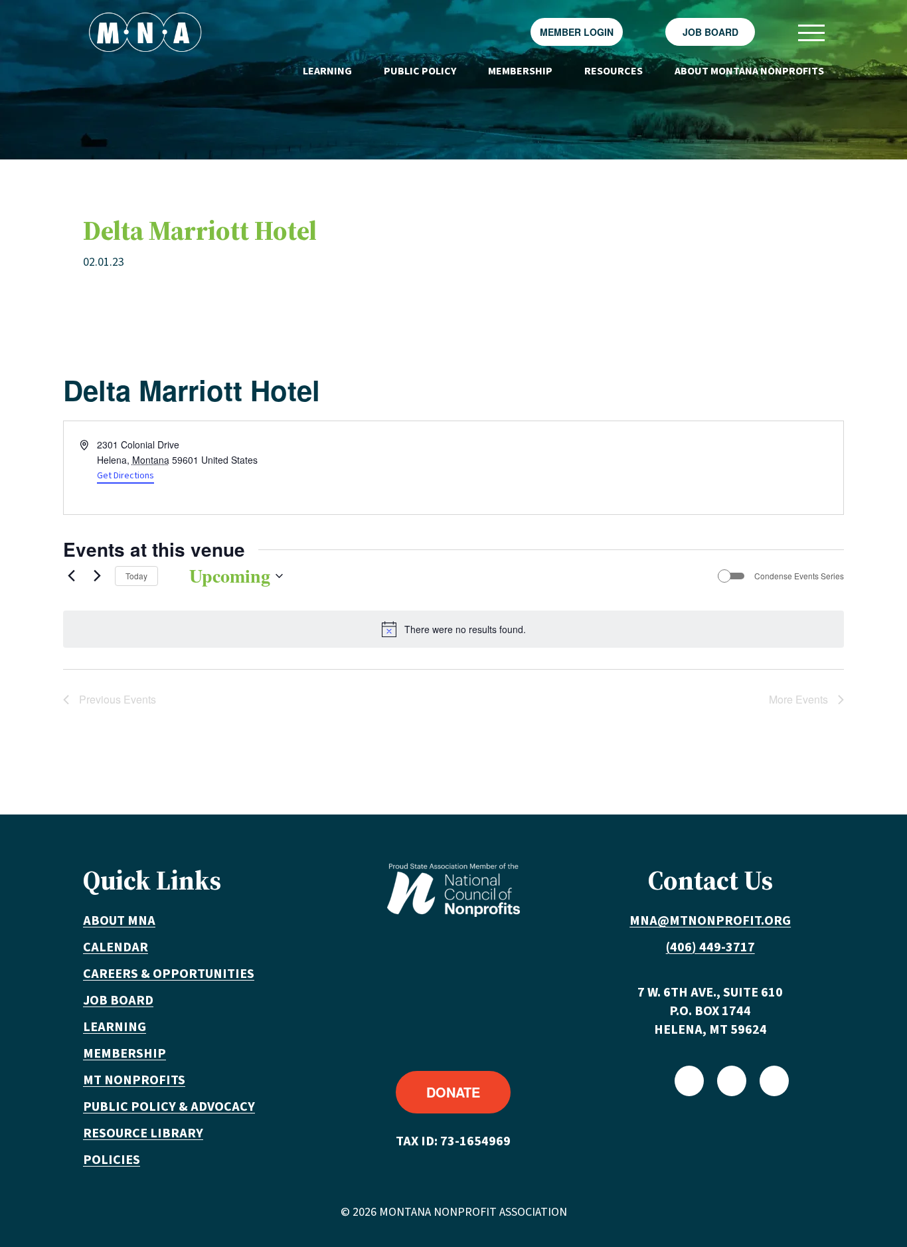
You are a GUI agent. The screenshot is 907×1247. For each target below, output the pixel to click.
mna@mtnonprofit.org (710, 920)
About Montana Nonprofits (749, 71)
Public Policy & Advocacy (169, 1107)
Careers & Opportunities (168, 974)
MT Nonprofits (134, 1080)
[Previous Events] (71, 576)
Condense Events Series (799, 576)
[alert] (453, 629)
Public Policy (420, 71)
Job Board (710, 32)
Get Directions (125, 475)
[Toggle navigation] (810, 32)
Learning (327, 71)
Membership (520, 71)
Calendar (115, 947)
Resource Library (143, 1133)
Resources (613, 71)
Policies (111, 1160)
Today (136, 575)
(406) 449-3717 (710, 947)
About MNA (119, 920)
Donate (453, 1092)
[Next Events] (97, 576)
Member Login (577, 32)
